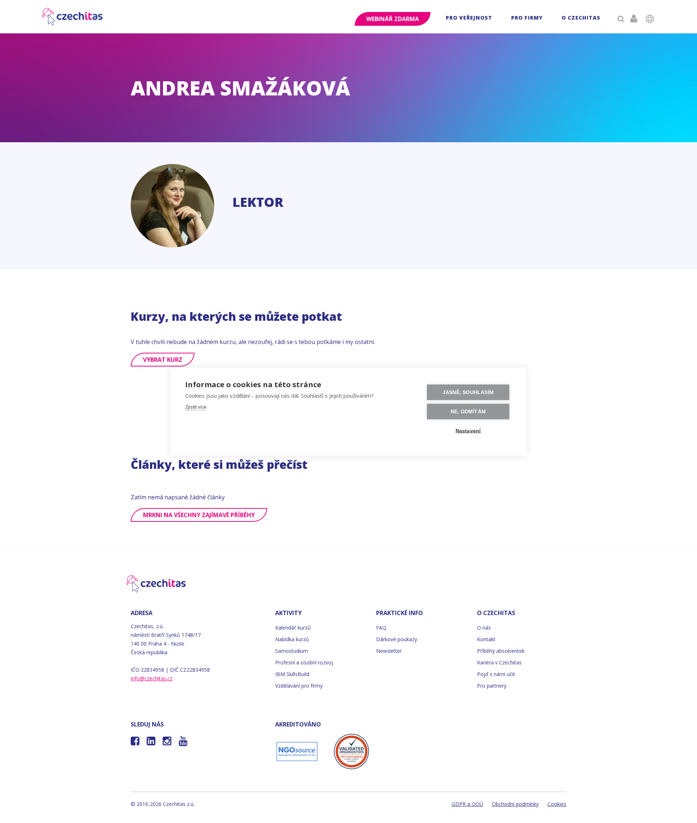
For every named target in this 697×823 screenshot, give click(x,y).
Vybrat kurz (162, 360)
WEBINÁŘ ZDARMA (392, 19)
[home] (73, 16)
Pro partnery (491, 685)
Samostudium (291, 650)
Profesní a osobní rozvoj (304, 662)
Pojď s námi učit (496, 674)
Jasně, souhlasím (468, 392)
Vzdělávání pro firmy (299, 685)
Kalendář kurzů (293, 627)
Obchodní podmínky (515, 804)
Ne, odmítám (468, 411)
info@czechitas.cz (151, 678)
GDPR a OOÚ (467, 804)
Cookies (556, 804)
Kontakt (486, 639)
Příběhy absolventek (501, 650)
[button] (469, 18)
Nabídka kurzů (292, 639)
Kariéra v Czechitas (499, 662)
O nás (484, 627)
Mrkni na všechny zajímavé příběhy (199, 515)
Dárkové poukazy (396, 639)
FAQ (381, 627)
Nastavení (468, 431)
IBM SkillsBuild (292, 674)
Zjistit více (196, 407)
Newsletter (389, 650)
